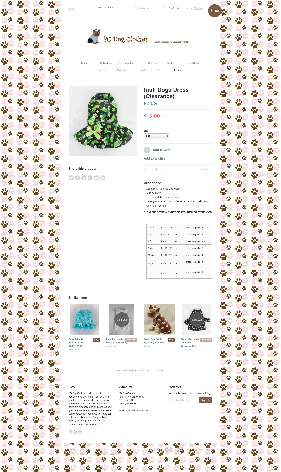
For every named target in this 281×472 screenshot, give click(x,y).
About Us (81, 449)
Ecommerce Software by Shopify (103, 454)
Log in (71, 8)
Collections (106, 63)
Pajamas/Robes (192, 63)
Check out (198, 8)
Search (72, 449)
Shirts (170, 63)
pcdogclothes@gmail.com (138, 409)
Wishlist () (174, 7)
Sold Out (131, 339)
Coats (143, 70)
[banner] (140, 35)
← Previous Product (153, 169)
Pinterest (75, 432)
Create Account (105, 7)
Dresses (152, 63)
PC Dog (151, 103)
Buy (96, 339)
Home (84, 63)
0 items (189, 8)
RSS (80, 432)
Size (146, 131)
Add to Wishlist (155, 158)
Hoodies (102, 70)
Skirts (159, 70)
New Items (130, 63)
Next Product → (204, 169)
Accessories (123, 70)
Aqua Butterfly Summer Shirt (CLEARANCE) (76, 342)
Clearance (178, 70)
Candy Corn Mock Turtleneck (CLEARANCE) (190, 342)
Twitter (70, 432)
